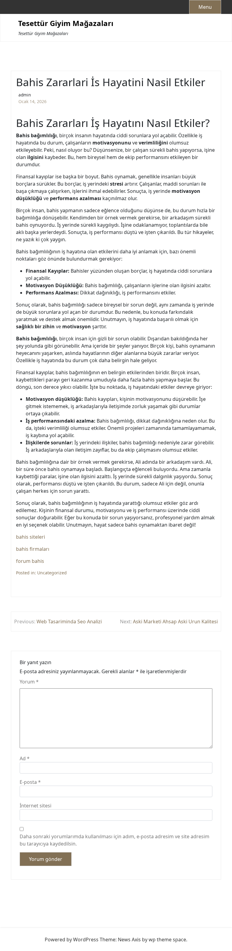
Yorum (29, 681)
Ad (25, 758)
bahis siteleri (30, 537)
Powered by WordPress (71, 939)
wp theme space (167, 939)
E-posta (30, 782)
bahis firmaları (32, 549)
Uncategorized (52, 573)
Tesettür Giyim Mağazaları (65, 23)
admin (24, 95)
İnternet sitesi (35, 805)
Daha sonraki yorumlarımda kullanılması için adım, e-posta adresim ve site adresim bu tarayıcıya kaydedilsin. (114, 840)
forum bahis (30, 561)
